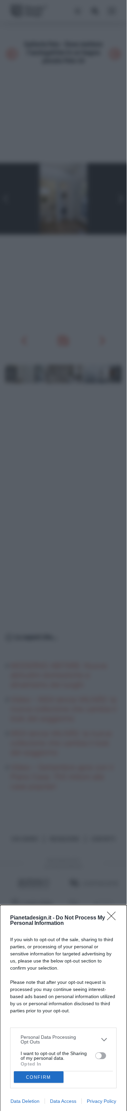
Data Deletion (25, 1101)
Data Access (63, 1101)
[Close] (113, 918)
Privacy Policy (101, 1101)
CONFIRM (38, 1077)
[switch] (100, 1055)
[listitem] (63, 1039)
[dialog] (63, 1009)
